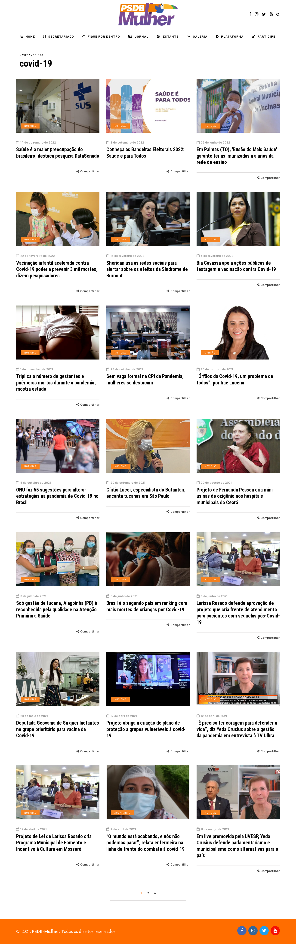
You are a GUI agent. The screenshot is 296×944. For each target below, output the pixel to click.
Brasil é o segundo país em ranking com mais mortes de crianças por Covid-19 (146, 606)
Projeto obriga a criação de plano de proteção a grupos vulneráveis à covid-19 (145, 729)
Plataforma (232, 36)
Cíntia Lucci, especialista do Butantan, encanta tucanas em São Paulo (145, 493)
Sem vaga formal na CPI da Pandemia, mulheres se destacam (145, 379)
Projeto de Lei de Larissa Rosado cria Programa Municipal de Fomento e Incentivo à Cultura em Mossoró (54, 842)
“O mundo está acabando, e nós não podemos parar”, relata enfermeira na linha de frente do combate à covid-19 (145, 842)
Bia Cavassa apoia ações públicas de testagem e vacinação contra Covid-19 (236, 266)
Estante (171, 36)
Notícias (30, 125)
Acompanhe (122, 812)
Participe (266, 36)
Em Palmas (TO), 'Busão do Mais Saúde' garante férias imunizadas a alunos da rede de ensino (237, 156)
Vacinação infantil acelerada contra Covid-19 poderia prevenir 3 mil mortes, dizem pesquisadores (57, 269)
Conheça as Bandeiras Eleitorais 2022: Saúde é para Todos (145, 153)
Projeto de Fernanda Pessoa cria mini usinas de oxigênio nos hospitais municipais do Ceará (235, 496)
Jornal (141, 36)
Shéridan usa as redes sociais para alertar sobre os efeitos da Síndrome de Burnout (147, 269)
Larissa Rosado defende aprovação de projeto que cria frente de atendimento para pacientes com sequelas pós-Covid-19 (238, 612)
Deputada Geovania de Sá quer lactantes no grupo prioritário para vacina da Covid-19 (57, 729)
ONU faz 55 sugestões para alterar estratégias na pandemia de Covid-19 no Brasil (57, 496)
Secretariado (61, 36)
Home (30, 36)
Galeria (200, 36)
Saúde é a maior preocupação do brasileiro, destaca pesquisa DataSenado (57, 153)
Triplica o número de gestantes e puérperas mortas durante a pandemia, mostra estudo (56, 382)
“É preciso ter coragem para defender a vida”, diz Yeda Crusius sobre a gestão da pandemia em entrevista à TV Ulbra (237, 729)
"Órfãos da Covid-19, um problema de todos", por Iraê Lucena (235, 379)
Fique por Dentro (104, 36)
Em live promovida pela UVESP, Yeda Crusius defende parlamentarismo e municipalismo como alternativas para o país (237, 845)
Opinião (210, 352)
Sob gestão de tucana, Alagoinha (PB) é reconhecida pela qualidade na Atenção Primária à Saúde (56, 609)
